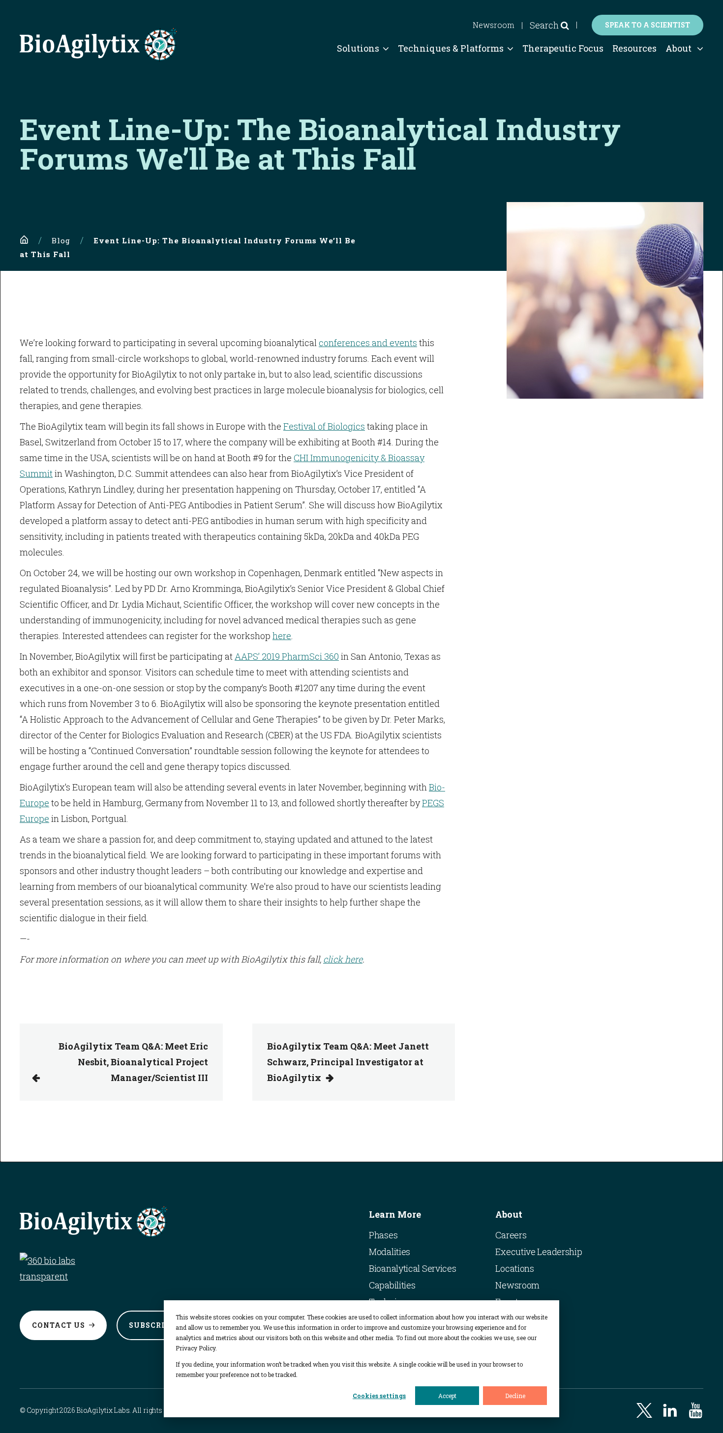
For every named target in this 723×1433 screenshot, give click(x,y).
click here (342, 959)
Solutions (358, 48)
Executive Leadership (538, 1252)
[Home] (24, 240)
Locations (514, 1268)
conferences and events (368, 343)
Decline (515, 1396)
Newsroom (493, 25)
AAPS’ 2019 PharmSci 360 (287, 656)
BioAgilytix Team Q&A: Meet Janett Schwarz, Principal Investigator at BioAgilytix (348, 1061)
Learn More (395, 1214)
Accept (447, 1396)
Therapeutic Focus (562, 48)
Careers (510, 1235)
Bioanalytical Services (412, 1268)
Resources (634, 48)
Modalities (389, 1252)
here (281, 636)
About (678, 48)
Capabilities (392, 1285)
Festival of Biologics (324, 426)
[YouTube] (695, 1410)
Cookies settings (379, 1396)
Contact (58, 1325)
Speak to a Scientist (647, 24)
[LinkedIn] (670, 1410)
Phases (383, 1235)
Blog (61, 240)
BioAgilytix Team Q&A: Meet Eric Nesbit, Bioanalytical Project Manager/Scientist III (133, 1061)
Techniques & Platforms (451, 48)
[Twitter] (644, 1410)
